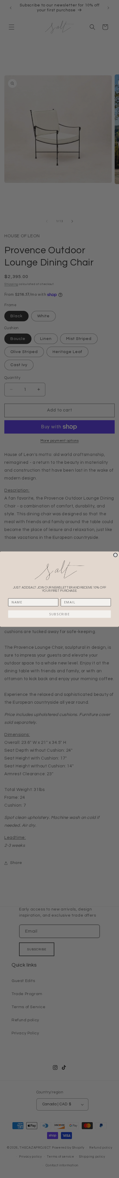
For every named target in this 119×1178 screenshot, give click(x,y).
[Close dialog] (116, 555)
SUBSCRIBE (59, 614)
